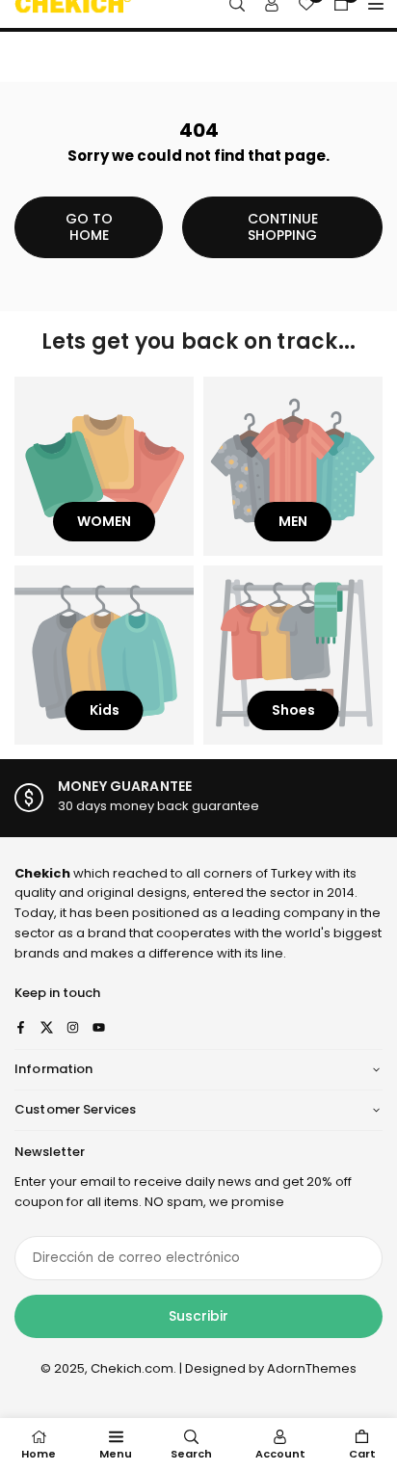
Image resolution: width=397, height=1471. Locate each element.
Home (38, 1453)
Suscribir (198, 1316)
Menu (115, 1453)
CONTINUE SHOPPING (283, 227)
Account (280, 1453)
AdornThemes (312, 1368)
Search (191, 1453)
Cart (362, 1453)
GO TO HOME (89, 227)
